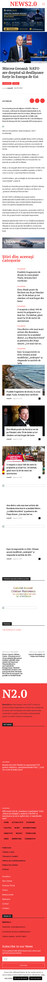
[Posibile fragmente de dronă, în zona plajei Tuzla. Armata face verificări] (8, 275)
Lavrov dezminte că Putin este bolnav (37, 655)
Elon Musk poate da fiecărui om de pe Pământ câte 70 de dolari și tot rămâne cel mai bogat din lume (30, 295)
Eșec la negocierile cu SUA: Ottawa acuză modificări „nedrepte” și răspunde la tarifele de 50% (30, 358)
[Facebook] (32, 100)
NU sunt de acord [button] (20, 978)
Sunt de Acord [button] (35, 978)
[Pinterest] (42, 100)
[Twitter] (37, 100)
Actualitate (7, 83)
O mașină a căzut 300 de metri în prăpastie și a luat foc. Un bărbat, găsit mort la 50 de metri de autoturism (30, 315)
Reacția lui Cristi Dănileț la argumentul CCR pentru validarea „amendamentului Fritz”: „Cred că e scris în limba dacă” (23, 767)
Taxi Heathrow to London (11, 630)
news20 (10, 88)
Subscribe (23, 965)
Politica (16, 83)
